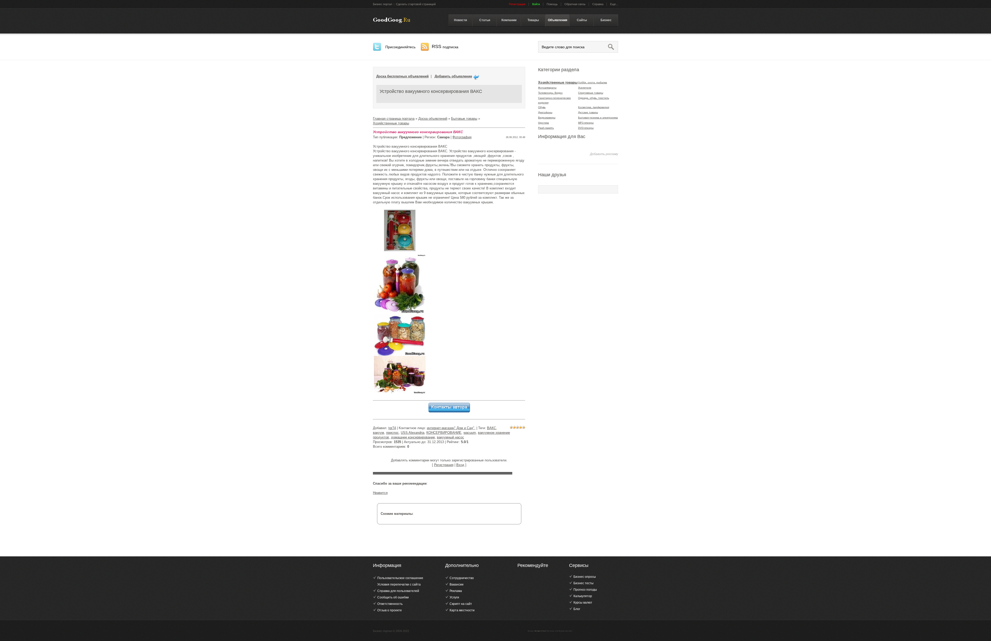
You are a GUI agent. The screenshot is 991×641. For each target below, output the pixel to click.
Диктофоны (545, 112)
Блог (576, 609)
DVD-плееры (586, 127)
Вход (460, 465)
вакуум (378, 433)
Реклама (456, 591)
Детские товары (588, 112)
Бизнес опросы (584, 577)
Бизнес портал (382, 4)
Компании (508, 20)
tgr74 (392, 428)
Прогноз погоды (585, 589)
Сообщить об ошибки (393, 597)
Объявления (557, 20)
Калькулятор (582, 596)
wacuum (469, 433)
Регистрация (443, 465)
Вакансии (456, 584)
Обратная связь (575, 4)
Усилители (584, 87)
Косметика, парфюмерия (593, 107)
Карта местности (462, 610)
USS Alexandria (412, 433)
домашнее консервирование (413, 437)
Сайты (582, 20)
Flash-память (546, 127)
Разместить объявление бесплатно (391, 20)
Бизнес (606, 20)
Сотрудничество (462, 578)
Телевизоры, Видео (550, 92)
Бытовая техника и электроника (598, 117)
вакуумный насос (450, 437)
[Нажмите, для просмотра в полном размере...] (400, 207)
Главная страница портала (393, 119)
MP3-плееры (586, 122)
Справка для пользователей (398, 591)
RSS (445, 46)
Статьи (484, 20)
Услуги (454, 597)
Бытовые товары (464, 119)
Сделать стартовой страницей (416, 4)
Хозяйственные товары (391, 123)
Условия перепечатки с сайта (399, 584)
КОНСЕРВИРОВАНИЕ (443, 433)
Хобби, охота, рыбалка (592, 82)
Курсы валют (582, 602)
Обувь (542, 107)
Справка (597, 4)
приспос (392, 433)
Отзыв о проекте (389, 610)
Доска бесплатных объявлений (402, 76)
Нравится (380, 493)
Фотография (461, 137)
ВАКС (491, 428)
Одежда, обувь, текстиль (593, 98)
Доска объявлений (432, 119)
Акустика (543, 122)
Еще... (614, 4)
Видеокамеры (546, 117)
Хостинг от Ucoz (540, 631)
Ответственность (390, 604)
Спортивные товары (590, 92)
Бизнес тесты (583, 583)
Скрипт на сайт (461, 604)
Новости (460, 20)
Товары (533, 20)
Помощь (552, 4)
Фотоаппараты (547, 87)
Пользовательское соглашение (400, 578)
